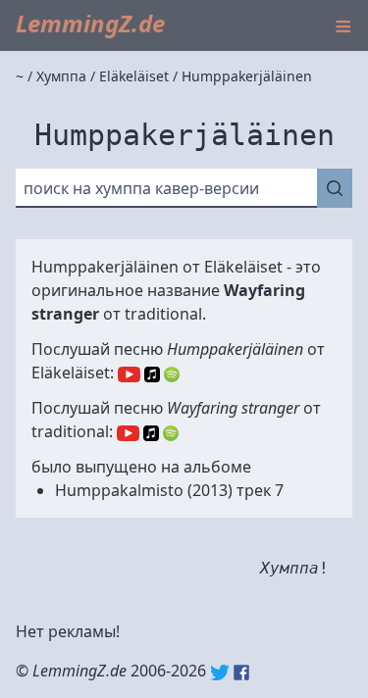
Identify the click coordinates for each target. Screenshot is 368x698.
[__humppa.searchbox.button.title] (334, 188)
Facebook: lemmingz (241, 672)
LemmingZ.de (90, 23)
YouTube (129, 374)
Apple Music (152, 374)
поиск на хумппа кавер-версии (141, 188)
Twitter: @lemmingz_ (220, 672)
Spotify (172, 374)
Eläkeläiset (243, 266)
